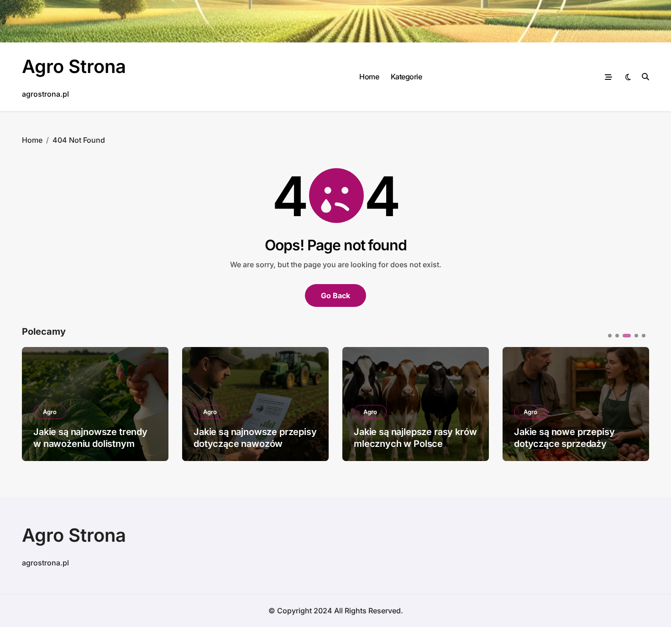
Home (369, 76)
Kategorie (406, 76)
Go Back (335, 295)
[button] (635, 403)
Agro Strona (74, 66)
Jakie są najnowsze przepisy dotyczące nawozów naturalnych (255, 443)
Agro (50, 411)
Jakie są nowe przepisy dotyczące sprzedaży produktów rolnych (564, 443)
